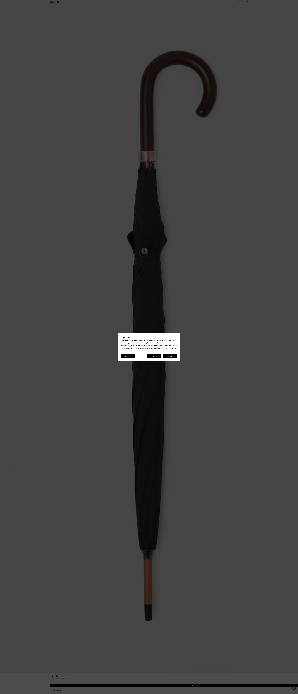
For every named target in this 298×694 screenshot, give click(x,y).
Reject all (154, 356)
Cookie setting (128, 356)
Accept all (169, 356)
